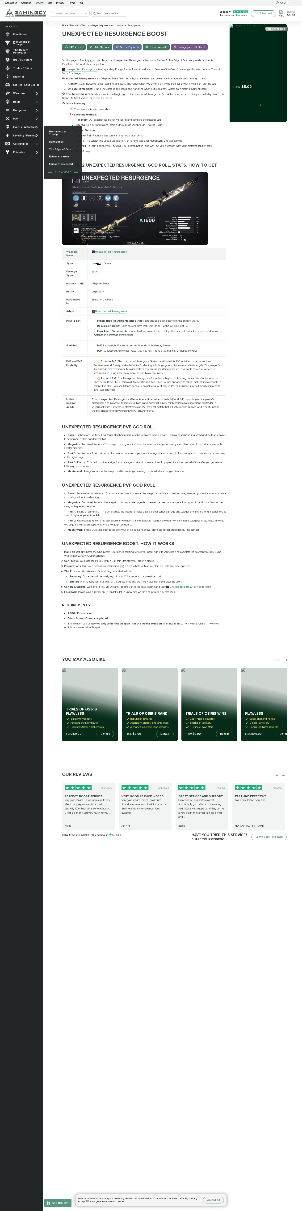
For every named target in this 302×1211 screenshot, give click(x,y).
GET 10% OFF (60, 1203)
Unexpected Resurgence (81, 69)
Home (65, 25)
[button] (295, 1184)
